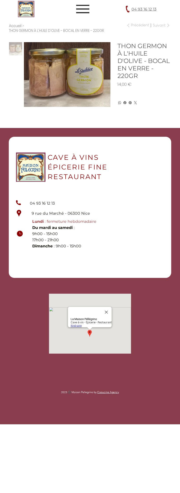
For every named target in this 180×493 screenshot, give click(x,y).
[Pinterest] (130, 103)
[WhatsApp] (119, 103)
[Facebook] (125, 103)
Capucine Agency (108, 392)
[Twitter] (135, 103)
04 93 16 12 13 (144, 9)
